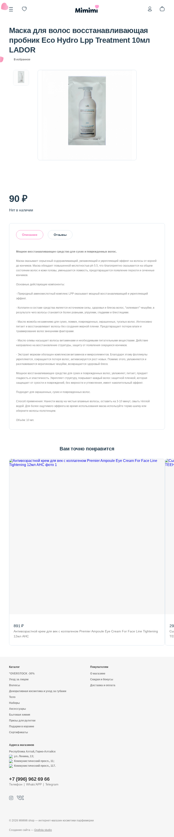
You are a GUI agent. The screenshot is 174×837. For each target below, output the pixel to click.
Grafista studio (43, 830)
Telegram (51, 784)
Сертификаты (18, 732)
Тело (12, 697)
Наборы (14, 703)
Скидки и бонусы (101, 679)
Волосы (14, 685)
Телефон (15, 784)
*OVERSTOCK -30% (22, 673)
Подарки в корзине (21, 726)
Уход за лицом (19, 679)
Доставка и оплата (102, 685)
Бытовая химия (19, 714)
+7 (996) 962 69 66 (29, 779)
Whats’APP (34, 784)
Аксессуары (17, 708)
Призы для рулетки (22, 720)
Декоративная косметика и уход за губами (37, 691)
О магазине (97, 673)
